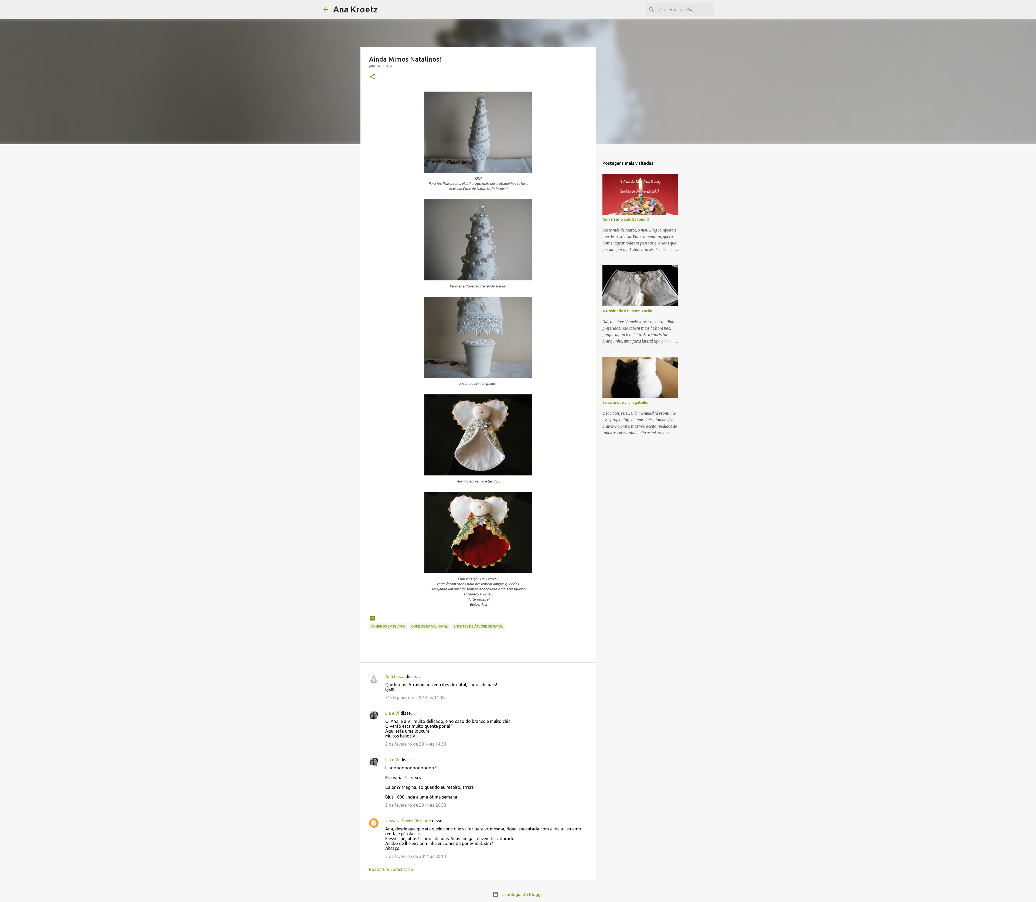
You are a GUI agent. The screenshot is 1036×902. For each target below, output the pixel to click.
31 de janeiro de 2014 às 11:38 (415, 697)
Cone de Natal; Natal (429, 626)
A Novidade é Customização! (627, 311)
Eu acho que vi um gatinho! (626, 402)
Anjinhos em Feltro (388, 626)
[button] (372, 77)
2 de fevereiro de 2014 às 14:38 (415, 744)
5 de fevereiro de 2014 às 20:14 (415, 856)
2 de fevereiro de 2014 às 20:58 (415, 805)
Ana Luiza (394, 676)
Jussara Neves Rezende (408, 820)
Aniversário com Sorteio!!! (625, 219)
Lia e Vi (392, 713)
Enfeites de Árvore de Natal (478, 626)
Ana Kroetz (355, 9)
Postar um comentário (391, 869)
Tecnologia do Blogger (521, 894)
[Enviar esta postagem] (372, 620)
